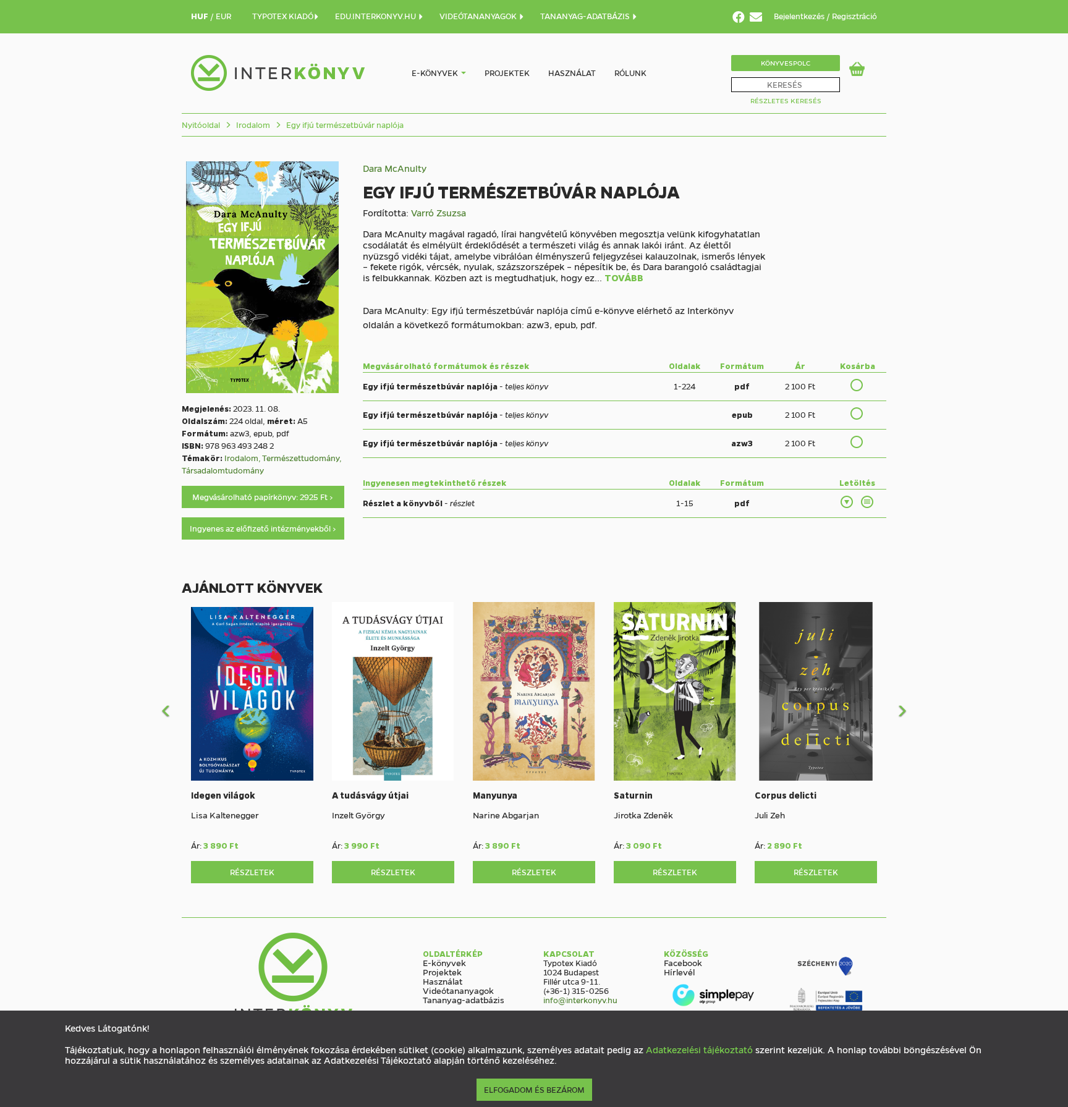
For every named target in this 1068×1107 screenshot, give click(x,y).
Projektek (507, 72)
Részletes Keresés (785, 100)
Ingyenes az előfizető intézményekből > (263, 528)
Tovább (623, 278)
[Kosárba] (857, 385)
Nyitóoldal (201, 124)
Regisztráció (854, 16)
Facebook (683, 962)
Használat (572, 72)
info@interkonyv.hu (580, 1000)
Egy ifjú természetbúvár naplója (344, 124)
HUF (200, 16)
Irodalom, (243, 457)
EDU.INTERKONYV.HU (376, 16)
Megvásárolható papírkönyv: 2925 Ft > (262, 496)
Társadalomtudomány (223, 470)
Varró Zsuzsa (438, 212)
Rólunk (630, 72)
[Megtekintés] (867, 502)
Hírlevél (679, 971)
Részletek (252, 872)
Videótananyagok (458, 990)
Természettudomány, (302, 457)
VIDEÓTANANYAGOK (479, 16)
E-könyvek (435, 72)
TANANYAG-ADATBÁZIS (586, 16)
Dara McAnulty (394, 168)
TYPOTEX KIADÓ (282, 16)
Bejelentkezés (800, 16)
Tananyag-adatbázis (463, 999)
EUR (223, 16)
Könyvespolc (785, 62)
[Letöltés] (847, 502)
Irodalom (252, 124)
